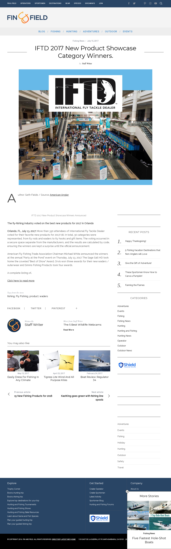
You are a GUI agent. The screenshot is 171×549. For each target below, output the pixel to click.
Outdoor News (124, 350)
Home (73, 539)
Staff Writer (87, 63)
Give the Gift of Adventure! (138, 263)
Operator (121, 340)
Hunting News (124, 336)
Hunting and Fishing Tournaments (21, 504)
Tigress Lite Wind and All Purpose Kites (59, 379)
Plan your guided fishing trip (19, 524)
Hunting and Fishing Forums (102, 504)
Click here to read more (20, 280)
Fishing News (78, 41)
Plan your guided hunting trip (19, 520)
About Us (135, 489)
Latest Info (66, 539)
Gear (67, 3)
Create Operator (96, 489)
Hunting (121, 326)
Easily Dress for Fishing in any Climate (23, 379)
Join (101, 3)
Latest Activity (95, 497)
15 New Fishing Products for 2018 (33, 394)
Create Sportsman (97, 493)
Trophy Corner (13, 489)
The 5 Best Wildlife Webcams (82, 324)
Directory (56, 539)
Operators (25, 3)
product (33, 296)
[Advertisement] (115, 17)
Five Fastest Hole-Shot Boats (149, 540)
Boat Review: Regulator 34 (95, 379)
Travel (120, 467)
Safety (120, 461)
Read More (68, 330)
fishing (11, 296)
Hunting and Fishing (127, 331)
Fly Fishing (22, 296)
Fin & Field (11, 3)
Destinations (55, 3)
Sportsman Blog (97, 501)
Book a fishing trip (15, 497)
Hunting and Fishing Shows (19, 508)
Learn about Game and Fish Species (22, 516)
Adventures (123, 306)
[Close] (127, 491)
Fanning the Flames (135, 285)
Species (77, 3)
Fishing (120, 316)
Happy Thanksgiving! (135, 241)
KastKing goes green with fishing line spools (82, 396)
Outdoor (121, 345)
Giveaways (90, 3)
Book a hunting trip (15, 493)
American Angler (59, 194)
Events (120, 311)
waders (44, 296)
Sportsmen (40, 3)
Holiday (121, 442)
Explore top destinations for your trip (23, 501)
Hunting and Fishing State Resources (23, 512)
